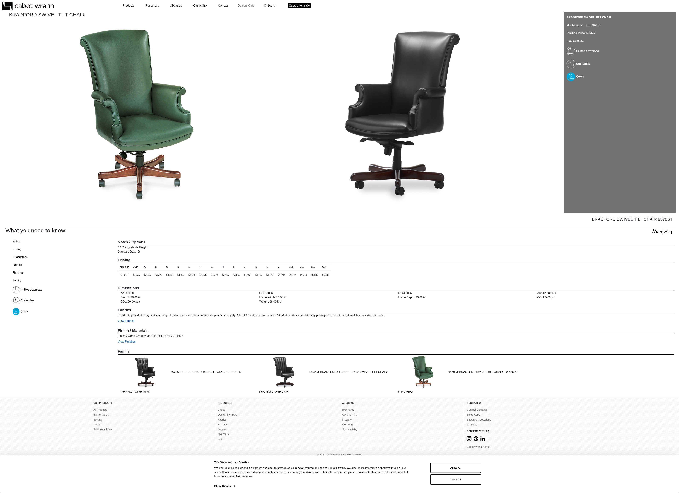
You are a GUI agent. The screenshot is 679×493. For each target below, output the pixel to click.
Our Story (347, 424)
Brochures (348, 409)
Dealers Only (246, 5)
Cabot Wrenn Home (478, 446)
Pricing (17, 249)
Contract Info (349, 414)
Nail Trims (224, 434)
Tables (97, 424)
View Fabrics (126, 320)
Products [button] (128, 5)
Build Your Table (102, 429)
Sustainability (349, 429)
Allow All (455, 467)
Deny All (456, 479)
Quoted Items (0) (299, 5)
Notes (16, 241)
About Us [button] (176, 5)
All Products (100, 409)
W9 (220, 439)
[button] (270, 5)
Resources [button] (152, 5)
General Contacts (477, 409)
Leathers (223, 429)
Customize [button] (200, 5)
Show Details (222, 486)
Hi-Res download (587, 51)
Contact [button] (223, 5)
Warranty (472, 424)
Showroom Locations (479, 419)
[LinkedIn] (482, 439)
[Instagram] (469, 439)
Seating (97, 419)
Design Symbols (227, 414)
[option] (137, 113)
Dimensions (20, 257)
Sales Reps (473, 414)
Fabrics (17, 264)
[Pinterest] (476, 439)
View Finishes (127, 341)
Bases (221, 409)
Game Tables (101, 414)
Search (271, 5)
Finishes (18, 272)
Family (17, 280)
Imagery (347, 419)
